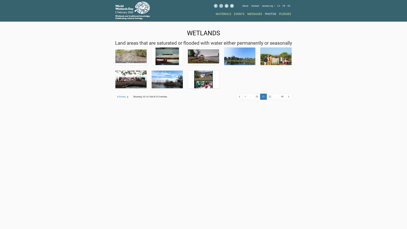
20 (258, 97)
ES (289, 6)
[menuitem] (223, 14)
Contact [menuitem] (255, 6)
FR (284, 6)
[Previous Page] (239, 97)
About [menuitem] (245, 6)
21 (264, 97)
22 (271, 97)
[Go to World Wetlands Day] (132, 10)
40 (283, 97)
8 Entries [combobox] (121, 96)
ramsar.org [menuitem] (267, 6)
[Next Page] (289, 97)
